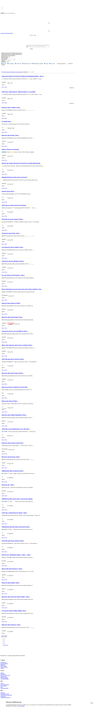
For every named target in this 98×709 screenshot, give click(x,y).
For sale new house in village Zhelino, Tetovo (14, 610)
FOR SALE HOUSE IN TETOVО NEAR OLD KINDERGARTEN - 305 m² (23, 76)
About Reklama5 (4, 663)
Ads (4, 72)
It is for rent (18, 63)
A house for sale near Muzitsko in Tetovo (13, 261)
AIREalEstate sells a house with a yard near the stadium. (17, 499)
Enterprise (13, 72)
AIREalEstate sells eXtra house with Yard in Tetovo (16, 527)
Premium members (4, 688)
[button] (36, 35)
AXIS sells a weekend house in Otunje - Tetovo (14, 512)
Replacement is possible (38, 63)
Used (46, 63)
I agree (91, 702)
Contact (2, 668)
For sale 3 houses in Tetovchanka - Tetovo (13, 275)
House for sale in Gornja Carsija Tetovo (12, 443)
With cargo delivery (61, 63)
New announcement (5, 684)
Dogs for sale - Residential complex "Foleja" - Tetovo (16, 554)
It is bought (11, 63)
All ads (2, 683)
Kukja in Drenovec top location (10, 149)
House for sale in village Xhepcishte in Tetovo (14, 415)
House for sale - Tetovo (8, 484)
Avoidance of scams (5, 693)
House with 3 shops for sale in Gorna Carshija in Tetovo (17, 345)
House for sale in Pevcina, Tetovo (11, 457)
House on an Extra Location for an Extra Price (14, 387)
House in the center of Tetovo (10, 401)
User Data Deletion (5, 678)
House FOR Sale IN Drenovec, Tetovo (12, 568)
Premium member (4, 677)
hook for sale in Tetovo (8, 191)
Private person (8, 72)
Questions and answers (5, 697)
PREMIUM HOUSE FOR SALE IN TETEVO (14, 177)
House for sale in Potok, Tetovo (10, 135)
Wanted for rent (26, 63)
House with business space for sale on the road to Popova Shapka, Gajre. (22, 289)
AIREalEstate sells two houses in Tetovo (12, 471)
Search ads (3, 692)
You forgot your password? (6, 695)
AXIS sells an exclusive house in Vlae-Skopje (14, 205)
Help (2, 687)
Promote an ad (4, 676)
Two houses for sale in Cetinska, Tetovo (12, 247)
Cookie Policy (22, 706)
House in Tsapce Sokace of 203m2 (11, 303)
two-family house (6, 121)
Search (2, 13)
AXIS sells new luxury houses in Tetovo (12, 219)
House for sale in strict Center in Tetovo (12, 373)
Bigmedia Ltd (3, 662)
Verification (3, 674)
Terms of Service (4, 667)
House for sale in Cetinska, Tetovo (11, 107)
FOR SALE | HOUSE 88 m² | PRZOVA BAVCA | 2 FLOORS (18, 92)
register (2, 672)
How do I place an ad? (5, 675)
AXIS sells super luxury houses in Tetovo (13, 359)
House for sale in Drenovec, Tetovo (11, 624)
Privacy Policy (4, 666)
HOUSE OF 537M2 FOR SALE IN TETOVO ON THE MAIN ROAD (21, 163)
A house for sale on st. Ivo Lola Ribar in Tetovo (15, 331)
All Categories (4, 685)
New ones (52, 63)
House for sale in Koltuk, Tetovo (10, 582)
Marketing (3, 664)
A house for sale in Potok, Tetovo (11, 233)
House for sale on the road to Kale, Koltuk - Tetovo (16, 596)
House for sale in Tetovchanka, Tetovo (12, 317)
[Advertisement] (38, 68)
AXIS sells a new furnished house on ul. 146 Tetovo (16, 429)
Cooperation (3, 696)
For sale (4, 63)
